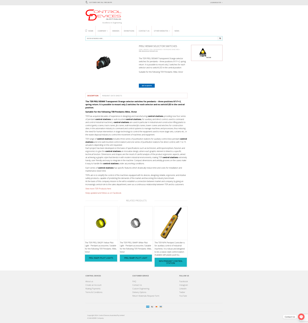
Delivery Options (139, 292)
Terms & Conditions (93, 292)
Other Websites (161, 31)
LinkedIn (182, 288)
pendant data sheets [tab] (112, 95)
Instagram (183, 285)
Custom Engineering (140, 288)
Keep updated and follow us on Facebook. (103, 193)
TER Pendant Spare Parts (171, 49)
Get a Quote (147, 86)
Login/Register (215, 2)
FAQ (134, 281)
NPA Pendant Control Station (171, 262)
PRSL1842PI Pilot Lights (101, 258)
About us (89, 281)
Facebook (183, 281)
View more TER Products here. (98, 188)
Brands (115, 31)
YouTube (183, 296)
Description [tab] (92, 95)
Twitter (182, 292)
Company (102, 31)
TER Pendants (157, 49)
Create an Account (93, 285)
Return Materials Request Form (145, 296)
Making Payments (92, 288)
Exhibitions (129, 31)
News (176, 31)
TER (151, 49)
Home (90, 31)
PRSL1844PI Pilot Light (135, 258)
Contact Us (144, 31)
